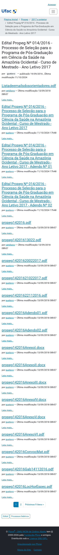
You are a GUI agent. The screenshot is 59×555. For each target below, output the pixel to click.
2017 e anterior (39, 19)
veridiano (10, 90)
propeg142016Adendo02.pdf (24, 330)
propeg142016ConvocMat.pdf (25, 452)
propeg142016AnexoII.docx (23, 365)
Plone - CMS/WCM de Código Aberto (27, 531)
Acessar (52, 4)
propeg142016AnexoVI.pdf (23, 434)
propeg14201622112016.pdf (24, 295)
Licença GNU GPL (38, 538)
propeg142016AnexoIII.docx (24, 382)
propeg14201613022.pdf (21, 240)
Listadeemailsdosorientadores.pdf (29, 86)
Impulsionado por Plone (29, 544)
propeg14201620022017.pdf (24, 261)
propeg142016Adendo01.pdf (24, 313)
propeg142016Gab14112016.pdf (28, 469)
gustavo (10, 132)
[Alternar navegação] (53, 11)
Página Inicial (11, 19)
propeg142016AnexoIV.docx (24, 400)
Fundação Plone (32, 535)
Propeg (24, 19)
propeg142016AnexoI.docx (23, 347)
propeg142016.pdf (16, 222)
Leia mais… (7, 99)
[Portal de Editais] (9, 11)
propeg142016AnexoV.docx (23, 417)
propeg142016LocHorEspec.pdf (27, 486)
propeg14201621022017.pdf (24, 278)
